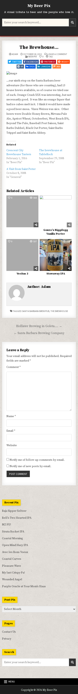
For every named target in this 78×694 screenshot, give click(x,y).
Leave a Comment (57, 54)
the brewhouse (59, 311)
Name (11, 416)
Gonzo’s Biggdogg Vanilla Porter (55, 232)
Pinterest (49, 61)
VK (22, 66)
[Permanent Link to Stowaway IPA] (56, 255)
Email (10, 431)
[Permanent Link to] (22, 211)
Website (11, 445)
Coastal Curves (11, 559)
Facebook (32, 61)
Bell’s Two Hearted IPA (16, 518)
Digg (32, 66)
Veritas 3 (22, 273)
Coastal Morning (12, 538)
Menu (11, 681)
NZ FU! (6, 524)
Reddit (65, 61)
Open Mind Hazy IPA (15, 545)
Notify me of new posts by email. (30, 466)
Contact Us (9, 632)
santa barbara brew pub (35, 311)
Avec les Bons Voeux (15, 552)
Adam (15, 54)
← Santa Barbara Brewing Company (39, 333)
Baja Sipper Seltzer (14, 511)
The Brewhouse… (38, 47)
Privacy (6, 639)
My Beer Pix (39, 5)
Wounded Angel (12, 579)
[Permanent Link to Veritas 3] (22, 255)
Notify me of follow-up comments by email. (37, 460)
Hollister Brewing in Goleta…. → (39, 326)
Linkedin (46, 66)
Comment (13, 367)
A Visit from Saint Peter (21, 169)
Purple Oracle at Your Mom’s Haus (24, 586)
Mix (58, 66)
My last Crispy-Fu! (13, 572)
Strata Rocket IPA (13, 531)
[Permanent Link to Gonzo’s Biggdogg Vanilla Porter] (56, 211)
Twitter (16, 61)
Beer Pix (32, 56)
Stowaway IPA (55, 273)
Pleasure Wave (11, 566)
